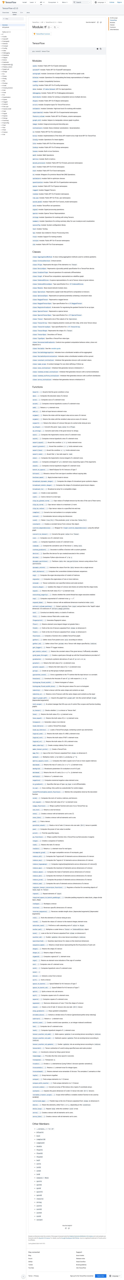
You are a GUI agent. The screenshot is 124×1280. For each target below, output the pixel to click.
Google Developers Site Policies (70, 1238)
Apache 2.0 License (44, 1238)
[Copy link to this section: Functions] (45, 387)
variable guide (56, 348)
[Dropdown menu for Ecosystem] (58, 2)
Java (28, 12)
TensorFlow (35, 22)
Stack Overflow (81, 1261)
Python (14, 12)
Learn (32, 2)
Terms (30, 1276)
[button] (12, 34)
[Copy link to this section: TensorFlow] (47, 43)
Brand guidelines (81, 1265)
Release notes (80, 1258)
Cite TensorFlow (81, 1268)
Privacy (36, 1276)
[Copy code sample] (100, 48)
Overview (5, 12)
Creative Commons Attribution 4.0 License (81, 1236)
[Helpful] (97, 22)
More (64, 2)
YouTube (31, 1268)
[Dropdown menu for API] (44, 2)
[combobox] (82, 2)
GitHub (111, 2)
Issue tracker (80, 1255)
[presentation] (71, 599)
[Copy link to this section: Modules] (44, 61)
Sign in (119, 2)
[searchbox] (13, 18)
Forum (30, 1258)
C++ (21, 12)
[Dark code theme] (97, 48)
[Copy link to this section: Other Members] (51, 1124)
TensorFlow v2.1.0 (10, 8)
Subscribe (100, 1276)
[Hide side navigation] (23, 1276)
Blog (29, 1255)
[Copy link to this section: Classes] (43, 252)
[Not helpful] (100, 22)
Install (24, 2)
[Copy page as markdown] (55, 27)
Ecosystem (52, 2)
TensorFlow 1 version (43, 34)
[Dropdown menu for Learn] (36, 2)
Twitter (30, 1265)
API (41, 2)
